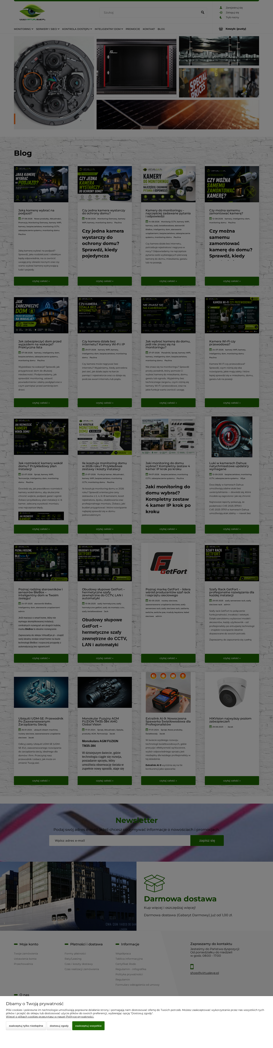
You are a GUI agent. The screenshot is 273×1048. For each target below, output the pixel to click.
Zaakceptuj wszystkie (88, 1025)
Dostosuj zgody (59, 1025)
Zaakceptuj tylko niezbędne (26, 1025)
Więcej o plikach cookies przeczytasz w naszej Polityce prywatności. (50, 1016)
